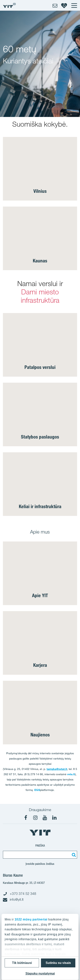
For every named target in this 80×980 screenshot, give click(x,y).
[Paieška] (73, 854)
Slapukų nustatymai (40, 973)
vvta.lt (71, 774)
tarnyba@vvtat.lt (57, 769)
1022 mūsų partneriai (31, 919)
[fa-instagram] (35, 818)
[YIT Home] (9, 5)
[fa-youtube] (45, 818)
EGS (37, 790)
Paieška (40, 845)
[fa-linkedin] (54, 818)
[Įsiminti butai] (64, 5)
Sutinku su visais (58, 962)
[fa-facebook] (26, 818)
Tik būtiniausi (22, 962)
